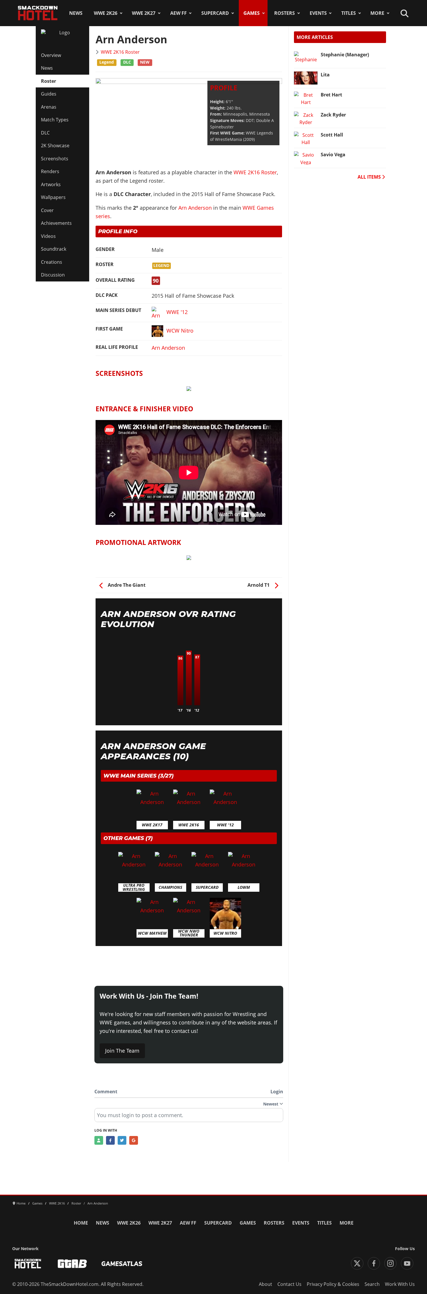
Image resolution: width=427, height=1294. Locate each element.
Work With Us (400, 1284)
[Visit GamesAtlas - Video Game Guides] (122, 1263)
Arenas (48, 107)
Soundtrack (53, 249)
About (265, 1284)
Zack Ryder (333, 115)
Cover (47, 210)
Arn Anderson (195, 207)
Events (318, 13)
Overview (51, 55)
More (377, 13)
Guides (48, 94)
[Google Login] (133, 1140)
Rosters (284, 13)
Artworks (51, 184)
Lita (325, 74)
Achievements (56, 223)
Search (372, 1284)
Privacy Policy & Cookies (333, 1284)
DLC (45, 133)
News (75, 13)
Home (81, 1223)
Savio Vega (333, 154)
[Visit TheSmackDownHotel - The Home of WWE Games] (28, 1263)
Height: (217, 101)
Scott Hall (332, 135)
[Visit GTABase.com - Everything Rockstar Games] (72, 1263)
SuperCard (215, 13)
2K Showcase (55, 145)
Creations (51, 262)
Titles (348, 13)
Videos (48, 236)
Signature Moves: (227, 120)
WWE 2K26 (105, 13)
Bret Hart (331, 94)
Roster (48, 81)
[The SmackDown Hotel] (37, 13)
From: (216, 114)
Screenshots (54, 158)
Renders (50, 171)
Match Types (55, 119)
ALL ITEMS (370, 177)
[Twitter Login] (122, 1140)
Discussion (53, 275)
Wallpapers (53, 197)
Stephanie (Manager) (345, 54)
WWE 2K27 (143, 13)
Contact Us (289, 1284)
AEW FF (178, 13)
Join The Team (122, 1050)
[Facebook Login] (110, 1140)
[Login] (98, 1140)
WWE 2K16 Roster (120, 52)
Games (251, 13)
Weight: (217, 108)
